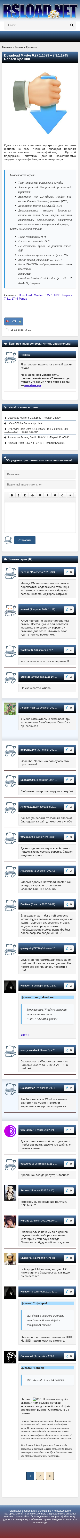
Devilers (25, 904)
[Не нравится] (7, 321)
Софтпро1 (27, 1356)
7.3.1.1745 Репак (15, 298)
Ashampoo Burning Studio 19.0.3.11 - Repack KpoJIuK (38, 437)
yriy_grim (26, 1130)
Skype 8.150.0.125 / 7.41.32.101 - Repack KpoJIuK (36, 443)
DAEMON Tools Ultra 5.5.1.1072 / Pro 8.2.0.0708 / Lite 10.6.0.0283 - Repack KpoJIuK (36, 430)
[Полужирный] (12, 495)
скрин (25, 1034)
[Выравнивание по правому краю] (54, 495)
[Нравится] (20, 321)
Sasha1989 (27, 779)
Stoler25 (25, 676)
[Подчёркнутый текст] (25, 495)
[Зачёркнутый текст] (32, 495)
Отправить (24, 540)
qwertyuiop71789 (31, 948)
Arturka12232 (29, 806)
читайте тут (32, 385)
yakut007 (26, 1163)
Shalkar (25, 1258)
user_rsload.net (30, 1050)
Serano (25, 1190)
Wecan (25, 837)
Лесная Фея (28, 707)
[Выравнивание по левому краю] (40, 495)
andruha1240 (28, 749)
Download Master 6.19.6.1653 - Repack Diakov (34, 417)
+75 (14, 321)
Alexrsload (27, 870)
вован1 (25, 609)
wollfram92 (27, 650)
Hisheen (25, 985)
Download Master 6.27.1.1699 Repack (45, 295)
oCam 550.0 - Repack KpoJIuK (25, 423)
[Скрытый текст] (70, 495)
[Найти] (72, 25)
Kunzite (25, 1220)
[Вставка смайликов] (62, 495)
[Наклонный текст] (18, 495)
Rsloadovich (28, 1088)
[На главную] (40, 9)
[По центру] (47, 495)
